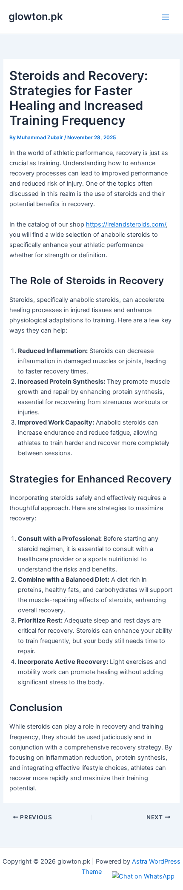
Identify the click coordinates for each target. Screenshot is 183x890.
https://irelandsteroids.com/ (126, 224)
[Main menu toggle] (165, 17)
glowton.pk (36, 16)
